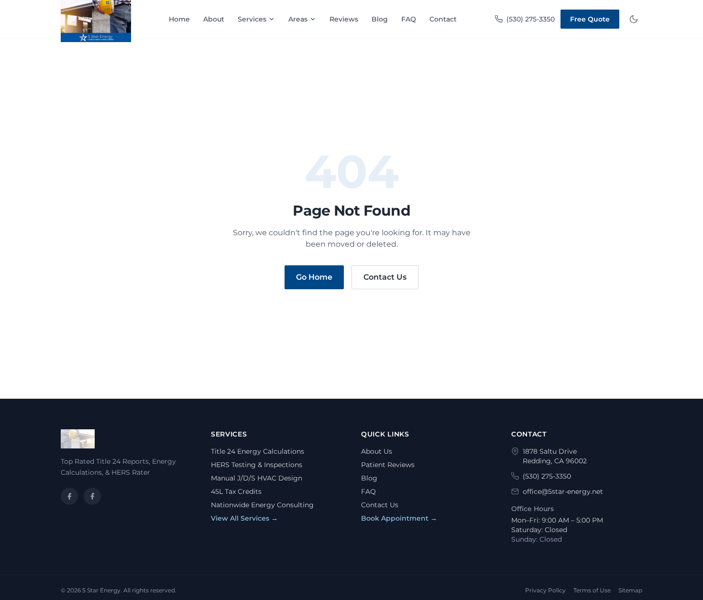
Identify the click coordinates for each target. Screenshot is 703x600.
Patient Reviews (388, 464)
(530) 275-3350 (530, 19)
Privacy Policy (545, 590)
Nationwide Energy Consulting (262, 505)
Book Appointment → (399, 518)
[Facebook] (69, 496)
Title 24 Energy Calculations (257, 451)
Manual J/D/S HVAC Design (256, 478)
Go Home (314, 277)
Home (179, 19)
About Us (376, 451)
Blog (380, 19)
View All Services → (244, 518)
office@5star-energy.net (563, 491)
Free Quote (590, 19)
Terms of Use (592, 590)
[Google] (92, 496)
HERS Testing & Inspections (256, 464)
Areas (298, 19)
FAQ (408, 19)
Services (252, 19)
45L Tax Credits (236, 491)
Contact (443, 19)
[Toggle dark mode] (633, 19)
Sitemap (630, 590)
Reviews (344, 19)
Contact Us (384, 277)
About (213, 19)
